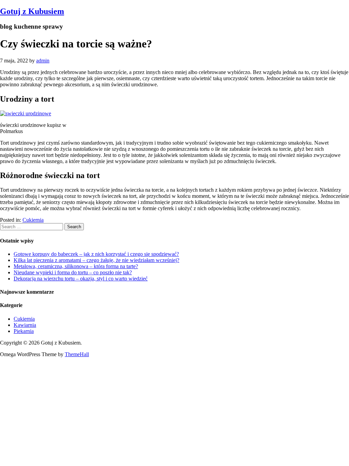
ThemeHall (77, 354)
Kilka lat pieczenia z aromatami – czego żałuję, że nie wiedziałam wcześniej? (96, 260)
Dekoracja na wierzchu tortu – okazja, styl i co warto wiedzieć (81, 278)
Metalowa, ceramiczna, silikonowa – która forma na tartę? (76, 266)
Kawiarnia (25, 325)
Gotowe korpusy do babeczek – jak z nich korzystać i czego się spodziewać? (96, 254)
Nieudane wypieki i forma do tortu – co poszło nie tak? (73, 272)
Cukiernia (33, 220)
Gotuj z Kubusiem (32, 11)
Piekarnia (24, 331)
